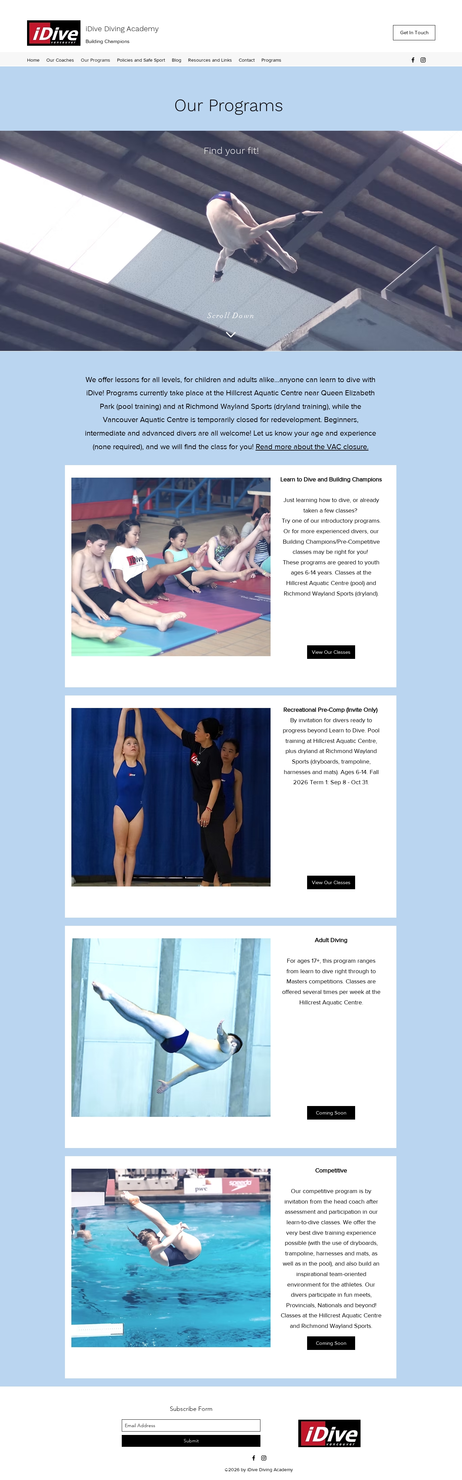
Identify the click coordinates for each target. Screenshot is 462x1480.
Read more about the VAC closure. (312, 447)
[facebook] (413, 60)
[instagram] (423, 60)
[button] (210, 60)
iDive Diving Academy (122, 28)
